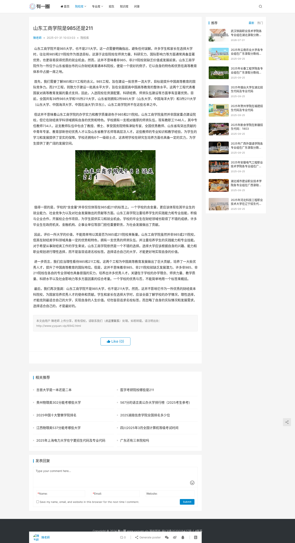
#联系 (198, 531)
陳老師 (37, 37)
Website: (152, 493)
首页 (66, 6)
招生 (111, 6)
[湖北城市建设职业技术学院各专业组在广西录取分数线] (219, 185)
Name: (43, 493)
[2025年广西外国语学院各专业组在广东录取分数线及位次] (219, 148)
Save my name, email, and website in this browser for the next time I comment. (89, 501)
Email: (97, 493)
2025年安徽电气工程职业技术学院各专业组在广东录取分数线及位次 (247, 166)
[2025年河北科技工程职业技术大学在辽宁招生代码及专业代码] (219, 204)
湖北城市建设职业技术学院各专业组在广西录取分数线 (246, 185)
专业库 (96, 6)
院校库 (79, 6)
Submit (187, 501)
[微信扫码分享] (166, 537)
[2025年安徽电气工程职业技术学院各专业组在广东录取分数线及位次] (219, 166)
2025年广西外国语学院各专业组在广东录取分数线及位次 (247, 147)
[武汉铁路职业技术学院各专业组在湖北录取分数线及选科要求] (219, 35)
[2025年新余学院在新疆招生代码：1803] (219, 129)
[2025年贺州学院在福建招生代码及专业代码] (219, 110)
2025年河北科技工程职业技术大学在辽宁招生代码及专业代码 (247, 203)
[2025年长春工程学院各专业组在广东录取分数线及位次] (219, 72)
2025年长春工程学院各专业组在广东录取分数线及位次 (247, 72)
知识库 (124, 6)
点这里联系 (112, 320)
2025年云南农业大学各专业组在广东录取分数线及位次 (247, 53)
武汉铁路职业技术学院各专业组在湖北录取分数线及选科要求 (246, 34)
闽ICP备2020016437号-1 (178, 531)
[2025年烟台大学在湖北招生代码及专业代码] (219, 91)
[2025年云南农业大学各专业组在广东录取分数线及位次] (219, 54)
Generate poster (150, 537)
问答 (137, 6)
